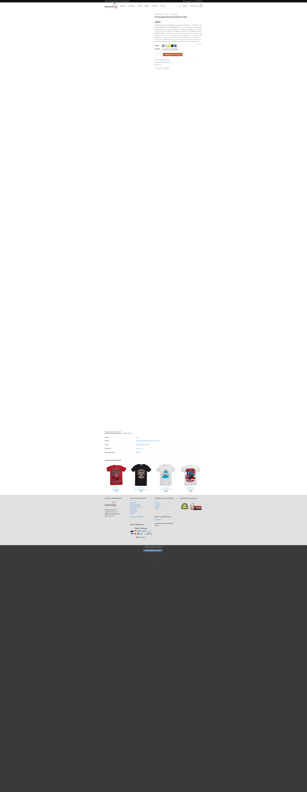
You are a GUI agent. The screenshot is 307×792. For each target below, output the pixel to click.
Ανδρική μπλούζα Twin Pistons (141, 137)
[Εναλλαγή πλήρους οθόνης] (6, 204)
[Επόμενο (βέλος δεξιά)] (6, 210)
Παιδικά (157, 154)
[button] (188, 1)
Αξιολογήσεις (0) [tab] (127, 80)
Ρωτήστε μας (133, 156)
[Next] (202, 126)
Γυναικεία (157, 152)
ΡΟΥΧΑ (147, 6)
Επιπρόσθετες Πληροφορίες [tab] (113, 80)
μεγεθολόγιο (177, 39)
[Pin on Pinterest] (164, 68)
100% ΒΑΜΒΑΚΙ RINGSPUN (143, 92)
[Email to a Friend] (162, 68)
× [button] (305, 779)
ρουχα (160, 64)
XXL (142, 96)
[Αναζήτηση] (179, 6)
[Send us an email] (199, 1)
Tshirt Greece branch (166, 137)
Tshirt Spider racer (116, 137)
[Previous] (105, 126)
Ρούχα (156, 156)
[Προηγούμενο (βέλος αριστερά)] (1, 210)
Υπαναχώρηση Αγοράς (153, 198)
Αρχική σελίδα (159, 14)
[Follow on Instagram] (196, 1)
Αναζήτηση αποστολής (136, 164)
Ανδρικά (157, 150)
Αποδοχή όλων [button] (188, 785)
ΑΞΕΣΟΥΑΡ (155, 6)
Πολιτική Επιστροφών (136, 154)
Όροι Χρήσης (133, 158)
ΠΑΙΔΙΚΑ (139, 6)
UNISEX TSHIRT (174, 14)
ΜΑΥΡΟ (151, 88)
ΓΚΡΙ (142, 88)
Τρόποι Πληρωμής (135, 152)
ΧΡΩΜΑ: (157, 45)
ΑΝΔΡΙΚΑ (122, 6)
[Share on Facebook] (156, 68)
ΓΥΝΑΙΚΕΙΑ (131, 6)
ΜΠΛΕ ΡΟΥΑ (156, 88)
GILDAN (138, 99)
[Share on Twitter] (159, 68)
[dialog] (153, 785)
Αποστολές (133, 150)
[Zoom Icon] (150, 14)
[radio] (163, 46)
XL (140, 96)
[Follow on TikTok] (198, 1)
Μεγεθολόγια (158, 167)
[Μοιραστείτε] (10, 204)
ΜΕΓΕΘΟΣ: (157, 49)
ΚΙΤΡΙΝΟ (146, 88)
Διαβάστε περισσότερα (102, 784)
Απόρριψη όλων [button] (210, 785)
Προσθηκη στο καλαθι (173, 54)
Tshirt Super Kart (190, 137)
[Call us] (201, 1)
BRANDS (163, 6)
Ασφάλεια (132, 160)
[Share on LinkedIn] (167, 68)
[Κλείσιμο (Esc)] (15, 204)
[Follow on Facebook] (195, 1)
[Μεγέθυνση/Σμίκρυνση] (1, 204)
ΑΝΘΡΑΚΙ (138, 88)
